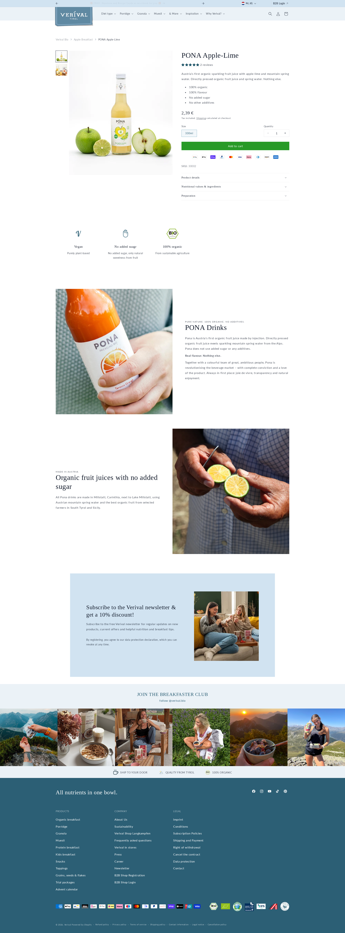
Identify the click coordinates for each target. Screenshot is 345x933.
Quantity (268, 126)
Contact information (178, 924)
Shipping (201, 118)
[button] (108, 14)
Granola (61, 833)
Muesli (60, 840)
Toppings (62, 868)
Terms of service (138, 924)
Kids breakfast (65, 854)
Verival (67, 924)
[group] (29, 737)
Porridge (61, 826)
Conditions (180, 826)
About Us (120, 819)
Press (118, 854)
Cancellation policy (217, 924)
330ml (189, 133)
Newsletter (122, 868)
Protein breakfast (67, 847)
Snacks (60, 861)
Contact (178, 868)
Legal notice (198, 924)
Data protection (184, 861)
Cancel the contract (186, 854)
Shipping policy (157, 924)
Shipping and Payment (188, 840)
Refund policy (102, 924)
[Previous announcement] (57, 3)
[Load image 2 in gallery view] (61, 70)
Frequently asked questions (133, 840)
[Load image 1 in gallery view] (61, 56)
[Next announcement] (203, 3)
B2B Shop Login (125, 882)
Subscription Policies (187, 833)
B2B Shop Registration (129, 875)
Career (119, 861)
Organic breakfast (68, 819)
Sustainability (123, 826)
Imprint (178, 819)
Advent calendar (67, 889)
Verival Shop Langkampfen (132, 833)
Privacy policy (119, 924)
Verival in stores (125, 847)
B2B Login (279, 3)
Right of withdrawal (186, 847)
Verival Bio (62, 39)
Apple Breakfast (83, 39)
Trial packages (65, 882)
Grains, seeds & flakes (71, 875)
